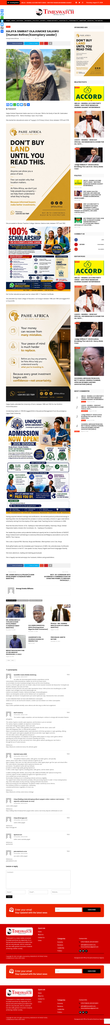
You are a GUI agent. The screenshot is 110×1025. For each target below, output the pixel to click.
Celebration (78, 112)
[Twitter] (83, 951)
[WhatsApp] (2, 17)
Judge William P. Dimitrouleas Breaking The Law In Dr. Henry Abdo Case (88, 167)
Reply (68, 674)
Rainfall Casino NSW (20, 754)
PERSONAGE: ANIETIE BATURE (58, 638)
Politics (77, 87)
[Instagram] (86, 951)
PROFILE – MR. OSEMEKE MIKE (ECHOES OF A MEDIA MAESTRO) (60, 625)
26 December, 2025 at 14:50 (20, 714)
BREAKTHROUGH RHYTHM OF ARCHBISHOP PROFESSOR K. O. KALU (15, 652)
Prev (9, 660)
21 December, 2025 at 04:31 (20, 677)
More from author (23, 600)
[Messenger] (2, 24)
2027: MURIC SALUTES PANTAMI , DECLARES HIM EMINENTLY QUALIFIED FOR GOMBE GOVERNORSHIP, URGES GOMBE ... (87, 195)
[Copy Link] (2, 28)
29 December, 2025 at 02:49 (20, 820)
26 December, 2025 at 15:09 (20, 756)
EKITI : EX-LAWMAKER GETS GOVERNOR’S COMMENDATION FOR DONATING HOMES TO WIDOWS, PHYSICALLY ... (57, 577)
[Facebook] (80, 951)
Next (12, 660)
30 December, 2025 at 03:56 (20, 853)
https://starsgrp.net (20, 818)
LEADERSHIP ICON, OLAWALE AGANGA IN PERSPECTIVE (35, 639)
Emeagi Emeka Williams (12, 38)
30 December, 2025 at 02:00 (20, 836)
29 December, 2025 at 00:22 (20, 803)
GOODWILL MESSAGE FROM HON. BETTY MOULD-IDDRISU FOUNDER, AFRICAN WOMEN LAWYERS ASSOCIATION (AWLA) (87, 381)
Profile (8, 26)
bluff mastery (18, 713)
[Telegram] (2, 21)
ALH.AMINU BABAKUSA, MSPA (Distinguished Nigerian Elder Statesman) (38, 627)
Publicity (77, 348)
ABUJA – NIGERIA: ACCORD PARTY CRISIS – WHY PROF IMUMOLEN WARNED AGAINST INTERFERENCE (87, 105)
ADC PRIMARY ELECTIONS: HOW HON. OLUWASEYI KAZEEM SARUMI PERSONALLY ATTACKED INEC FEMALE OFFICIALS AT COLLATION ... (89, 221)
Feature (77, 148)
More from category (36, 600)
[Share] (2, 31)
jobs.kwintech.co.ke (20, 851)
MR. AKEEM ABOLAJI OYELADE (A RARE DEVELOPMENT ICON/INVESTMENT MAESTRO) (20, 577)
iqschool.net (18, 835)
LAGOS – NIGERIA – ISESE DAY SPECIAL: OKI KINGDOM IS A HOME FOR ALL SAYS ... (89, 142)
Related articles (11, 600)
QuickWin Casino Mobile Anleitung (25, 675)
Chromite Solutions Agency (95, 957)
